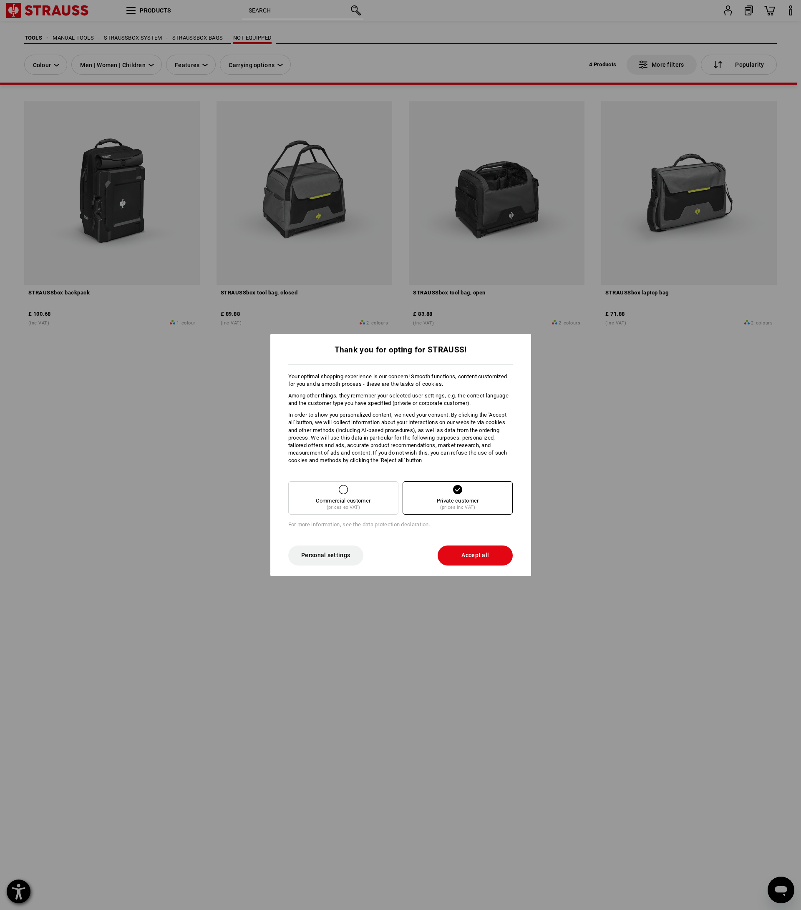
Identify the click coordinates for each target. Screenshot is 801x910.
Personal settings (325, 555)
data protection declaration (396, 524)
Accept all (475, 555)
